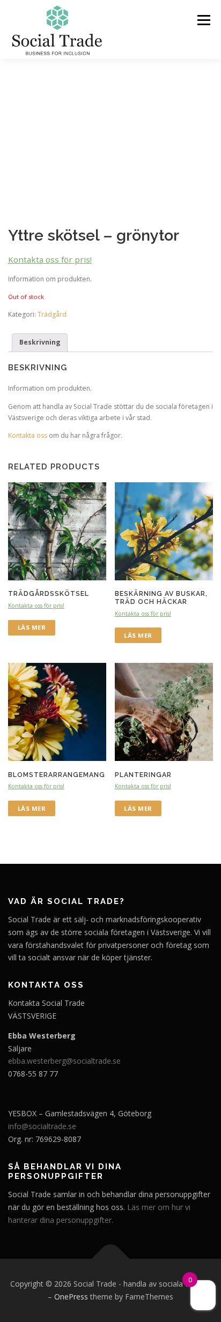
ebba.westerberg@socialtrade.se (64, 1061)
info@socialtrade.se (42, 1126)
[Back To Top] (111, 1259)
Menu (203, 20)
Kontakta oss (27, 435)
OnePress (71, 1296)
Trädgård (52, 314)
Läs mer (32, 627)
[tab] (40, 342)
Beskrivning (40, 342)
